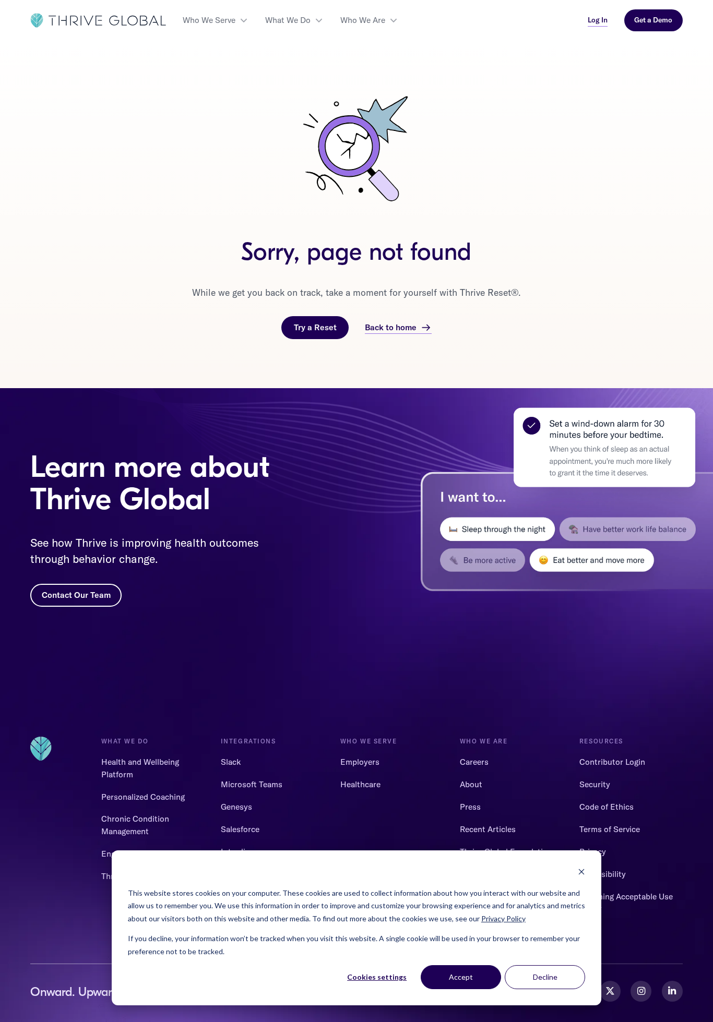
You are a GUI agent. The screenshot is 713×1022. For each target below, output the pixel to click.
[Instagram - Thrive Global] (641, 991)
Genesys (236, 806)
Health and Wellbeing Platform (140, 767)
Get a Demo (653, 20)
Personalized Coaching (143, 796)
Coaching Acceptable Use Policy (626, 902)
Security (594, 784)
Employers (359, 761)
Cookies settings (377, 976)
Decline (545, 976)
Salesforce (240, 829)
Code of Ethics (606, 806)
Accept (461, 976)
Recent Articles (488, 829)
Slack (231, 761)
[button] (215, 20)
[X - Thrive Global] (610, 991)
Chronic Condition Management (135, 824)
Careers (474, 761)
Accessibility (602, 874)
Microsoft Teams (251, 784)
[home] (98, 20)
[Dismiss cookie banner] (581, 873)
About (471, 784)
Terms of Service (609, 829)
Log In (598, 20)
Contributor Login (612, 761)
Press (470, 806)
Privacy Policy (503, 918)
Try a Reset (315, 327)
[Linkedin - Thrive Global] (672, 991)
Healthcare (360, 784)
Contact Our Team (76, 595)
